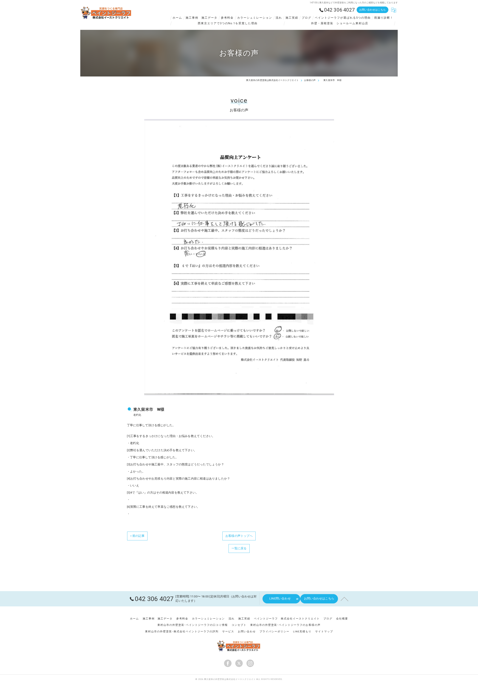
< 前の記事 (137, 536)
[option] (239, 257)
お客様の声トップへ (239, 536)
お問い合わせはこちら (372, 9)
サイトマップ (324, 631)
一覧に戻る (239, 548)
